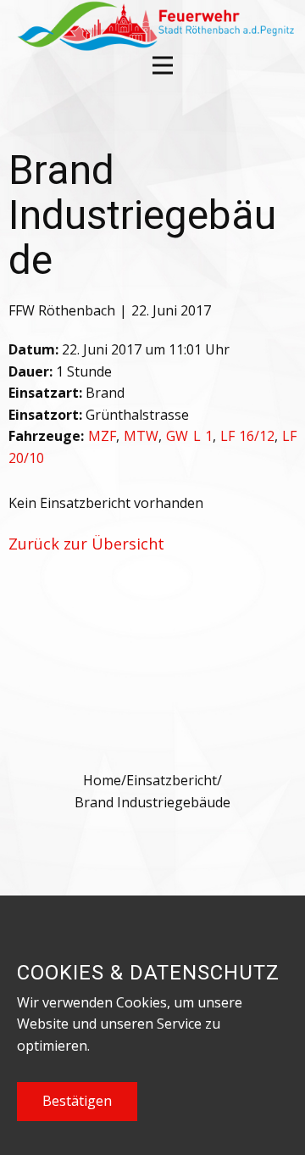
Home (102, 780)
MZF (102, 436)
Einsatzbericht (171, 780)
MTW (141, 436)
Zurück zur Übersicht (86, 543)
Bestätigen (77, 1100)
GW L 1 (189, 436)
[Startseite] (153, 26)
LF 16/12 (247, 436)
